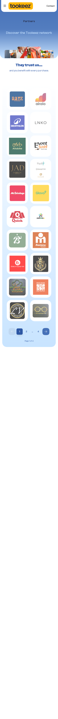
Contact (50, 6)
